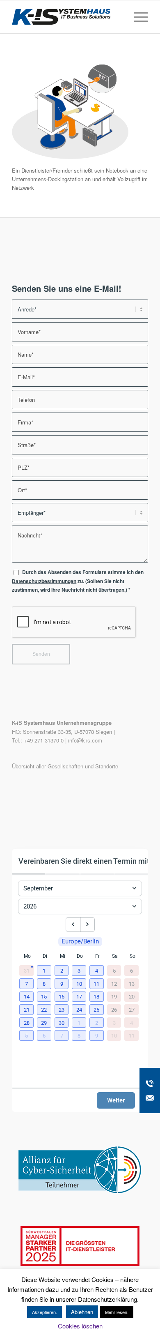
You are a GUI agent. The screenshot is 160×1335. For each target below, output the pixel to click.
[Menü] (137, 16)
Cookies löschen (80, 1325)
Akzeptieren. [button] (44, 1312)
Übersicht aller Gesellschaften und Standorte (65, 766)
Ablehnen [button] (82, 1312)
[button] (45, 971)
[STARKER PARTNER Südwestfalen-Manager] (80, 1264)
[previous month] (73, 924)
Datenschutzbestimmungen (44, 581)
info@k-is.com (85, 740)
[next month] (87, 924)
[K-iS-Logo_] (66, 16)
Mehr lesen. (116, 1312)
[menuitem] (137, 16)
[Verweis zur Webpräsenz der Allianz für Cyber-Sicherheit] (80, 1191)
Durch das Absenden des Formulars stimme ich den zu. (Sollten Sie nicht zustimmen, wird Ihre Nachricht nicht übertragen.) (78, 581)
